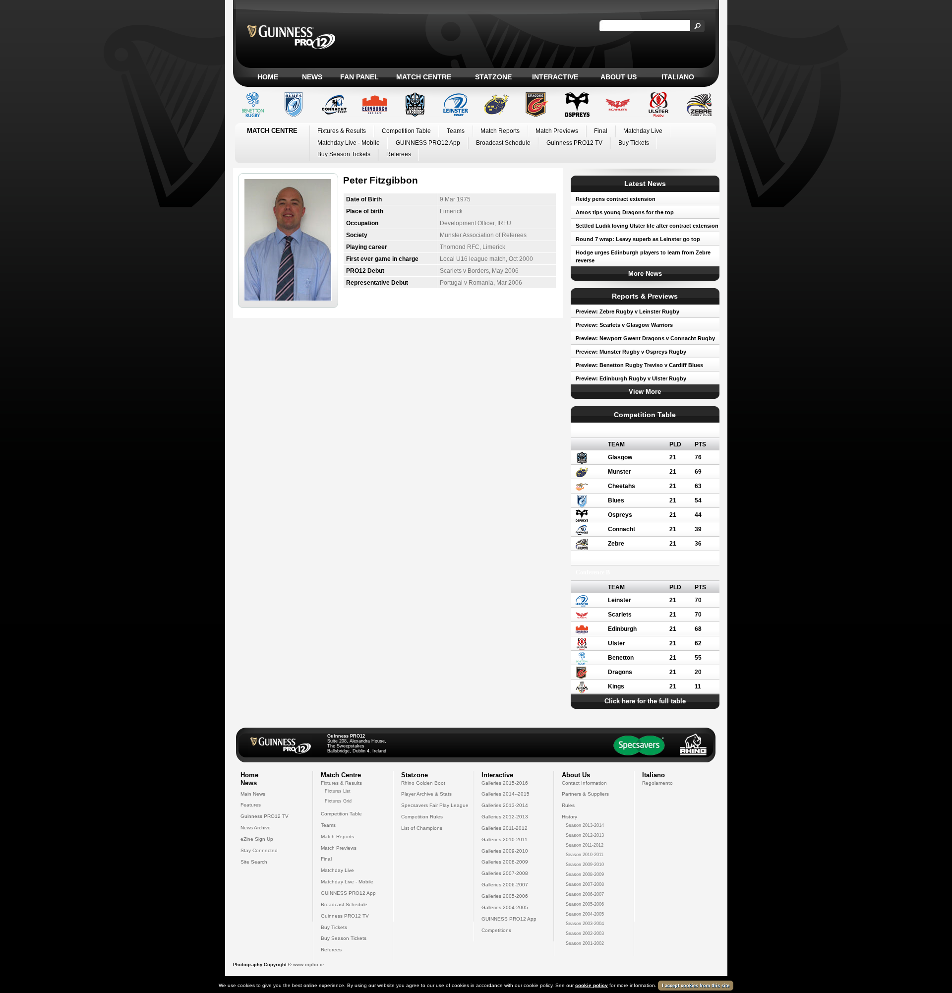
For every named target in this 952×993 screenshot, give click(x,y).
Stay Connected (259, 850)
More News (645, 273)
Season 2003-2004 (585, 923)
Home (267, 77)
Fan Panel (359, 77)
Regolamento (657, 783)
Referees (398, 154)
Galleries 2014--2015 (505, 794)
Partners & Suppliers (585, 794)
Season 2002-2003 (585, 933)
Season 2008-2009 (585, 874)
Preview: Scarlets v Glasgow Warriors (624, 325)
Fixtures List (338, 791)
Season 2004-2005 (585, 914)
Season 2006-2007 (585, 894)
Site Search (253, 862)
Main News (252, 794)
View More (645, 391)
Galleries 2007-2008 (504, 873)
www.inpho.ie (308, 964)
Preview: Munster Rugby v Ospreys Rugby (631, 352)
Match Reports (500, 131)
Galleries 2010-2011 (504, 839)
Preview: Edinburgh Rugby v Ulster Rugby (631, 378)
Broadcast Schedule (503, 143)
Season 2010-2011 (584, 854)
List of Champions (421, 828)
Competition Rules (422, 816)
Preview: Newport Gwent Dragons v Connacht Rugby (645, 338)
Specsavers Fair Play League (435, 805)
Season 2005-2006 (585, 904)
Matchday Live (642, 131)
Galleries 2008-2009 (504, 862)
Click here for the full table (645, 701)
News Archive (255, 827)
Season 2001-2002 (585, 943)
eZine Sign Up (256, 839)
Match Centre (423, 77)
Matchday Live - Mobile (348, 143)
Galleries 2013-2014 (504, 805)
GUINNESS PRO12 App (428, 143)
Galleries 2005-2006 (504, 896)
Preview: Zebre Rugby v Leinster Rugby (627, 311)
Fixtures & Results (341, 131)
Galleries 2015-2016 (504, 783)
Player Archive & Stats (426, 794)
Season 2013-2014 (585, 825)
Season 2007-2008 (585, 884)
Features (250, 804)
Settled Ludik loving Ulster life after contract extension (647, 226)
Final (600, 131)
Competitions (496, 930)
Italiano (677, 77)
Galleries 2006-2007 (504, 884)
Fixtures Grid (338, 801)
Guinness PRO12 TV (574, 143)
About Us (618, 77)
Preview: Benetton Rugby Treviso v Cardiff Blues (639, 365)
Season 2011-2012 (584, 845)
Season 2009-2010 (585, 864)
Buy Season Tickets (343, 154)
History (569, 816)
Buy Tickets (633, 143)
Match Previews (557, 131)
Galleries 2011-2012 (504, 828)
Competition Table (406, 131)
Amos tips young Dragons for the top (625, 212)
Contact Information (584, 783)
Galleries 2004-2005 (504, 907)
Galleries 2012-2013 (504, 816)
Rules (568, 805)
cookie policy (591, 985)
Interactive (555, 77)
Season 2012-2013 (585, 835)
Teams (456, 131)
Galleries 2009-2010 (504, 851)
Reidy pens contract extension (615, 199)
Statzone (493, 77)
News (312, 77)
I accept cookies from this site (695, 985)
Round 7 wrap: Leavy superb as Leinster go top (638, 239)
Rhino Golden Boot (423, 783)
